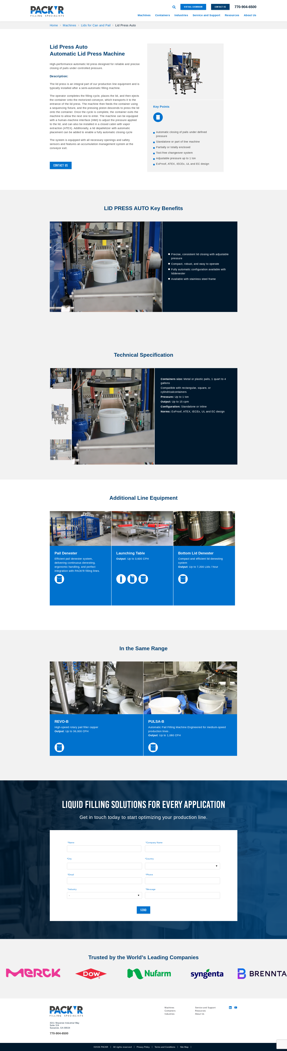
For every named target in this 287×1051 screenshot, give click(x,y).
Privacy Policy (143, 1047)
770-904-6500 (245, 7)
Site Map (184, 1047)
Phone (149, 874)
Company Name (154, 842)
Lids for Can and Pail (96, 25)
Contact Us (220, 6)
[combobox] (182, 866)
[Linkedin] (230, 1008)
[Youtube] (235, 1008)
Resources (200, 1011)
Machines (69, 25)
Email (71, 874)
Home (54, 25)
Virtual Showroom (193, 6)
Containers (170, 1011)
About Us (199, 1014)
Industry (72, 889)
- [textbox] (69, 895)
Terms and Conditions (165, 1047)
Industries (169, 1014)
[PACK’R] (50, 11)
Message (150, 889)
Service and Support (205, 1007)
